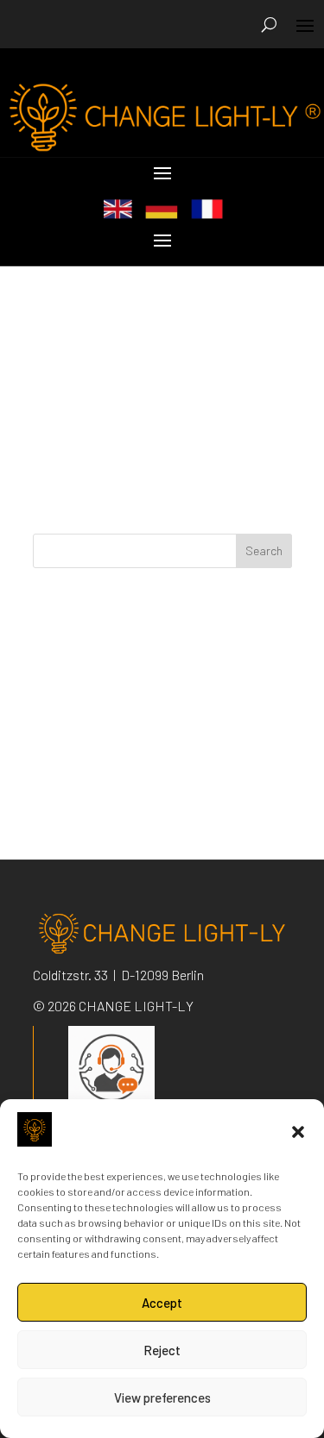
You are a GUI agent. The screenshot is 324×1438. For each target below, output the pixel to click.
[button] (298, 1132)
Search (264, 550)
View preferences (162, 1397)
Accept (162, 1302)
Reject (162, 1350)
